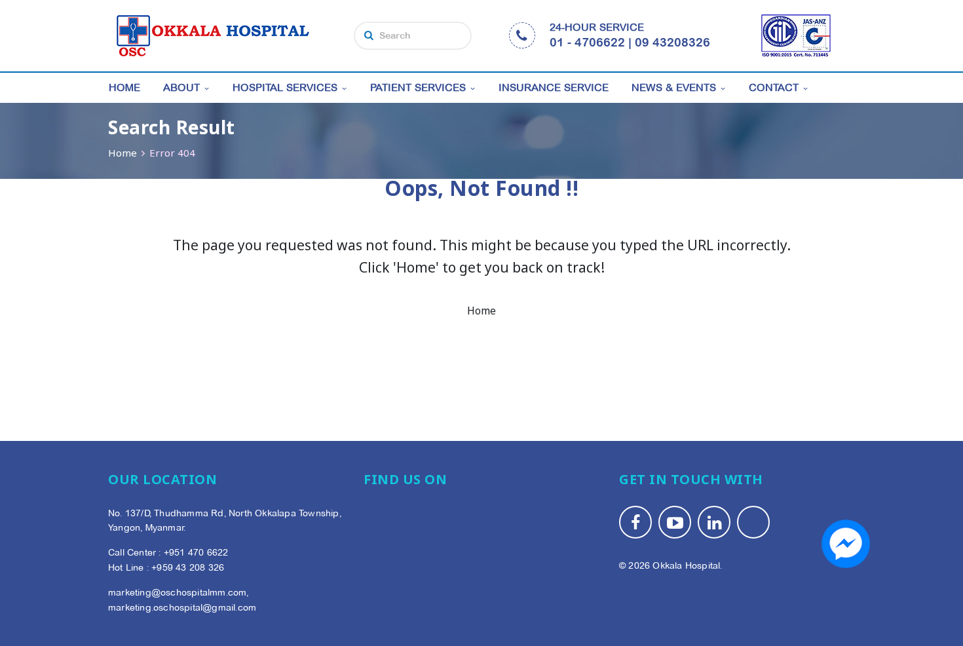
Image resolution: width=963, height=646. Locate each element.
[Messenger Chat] (845, 543)
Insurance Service (554, 87)
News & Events (674, 87)
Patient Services (418, 87)
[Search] (368, 35)
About (181, 87)
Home (124, 87)
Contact (774, 87)
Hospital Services (285, 87)
